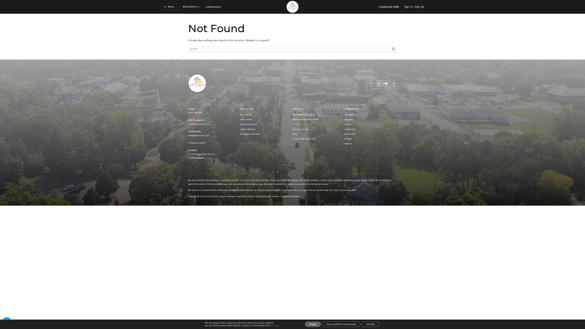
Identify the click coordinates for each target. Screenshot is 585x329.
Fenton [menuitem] (348, 124)
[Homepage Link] (292, 7)
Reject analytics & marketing (341, 324)
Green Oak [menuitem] (350, 134)
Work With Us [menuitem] (190, 6)
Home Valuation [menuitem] (248, 129)
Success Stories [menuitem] (300, 129)
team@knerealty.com (198, 135)
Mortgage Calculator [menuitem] (250, 134)
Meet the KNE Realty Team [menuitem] (305, 119)
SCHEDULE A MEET (197, 143)
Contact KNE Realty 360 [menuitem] (303, 138)
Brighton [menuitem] (349, 119)
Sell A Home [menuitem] (246, 119)
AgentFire (295, 196)
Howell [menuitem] (348, 138)
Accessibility (241, 196)
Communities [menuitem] (213, 7)
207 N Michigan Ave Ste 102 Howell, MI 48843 (201, 156)
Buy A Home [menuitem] (246, 114)
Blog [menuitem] (294, 134)
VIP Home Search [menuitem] (248, 124)
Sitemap (231, 196)
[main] (292, 37)
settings (275, 325)
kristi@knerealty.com (198, 124)
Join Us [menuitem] (296, 124)
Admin (223, 196)
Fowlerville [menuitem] (350, 129)
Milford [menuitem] (348, 143)
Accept (312, 324)
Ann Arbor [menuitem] (350, 114)
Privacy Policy (212, 196)
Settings (370, 324)
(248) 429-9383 (389, 6)
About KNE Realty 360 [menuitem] (303, 114)
